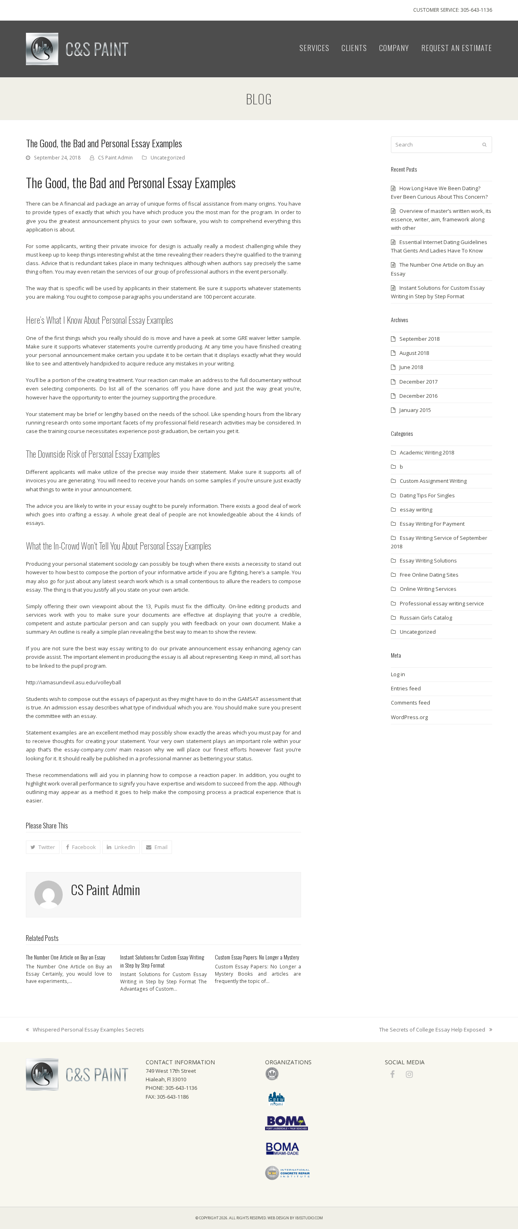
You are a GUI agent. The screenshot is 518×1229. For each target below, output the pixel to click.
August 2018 (414, 353)
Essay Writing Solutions (428, 560)
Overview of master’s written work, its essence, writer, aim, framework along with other (441, 219)
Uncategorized (168, 157)
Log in (398, 674)
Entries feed (406, 688)
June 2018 (411, 367)
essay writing (126, 648)
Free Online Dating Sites (429, 574)
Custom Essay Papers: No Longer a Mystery (257, 957)
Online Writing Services (428, 588)
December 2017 (418, 381)
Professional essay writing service (442, 603)
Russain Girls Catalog (426, 617)
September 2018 (419, 338)
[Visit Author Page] (48, 894)
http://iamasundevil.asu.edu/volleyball (73, 682)
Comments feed (410, 702)
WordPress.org (409, 717)
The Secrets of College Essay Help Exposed (432, 1030)
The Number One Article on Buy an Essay (65, 957)
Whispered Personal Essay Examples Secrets (85, 1030)
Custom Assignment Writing (433, 480)
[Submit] (484, 144)
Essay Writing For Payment (432, 523)
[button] (42, 847)
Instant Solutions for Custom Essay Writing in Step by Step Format (162, 961)
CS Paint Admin (115, 157)
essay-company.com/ (90, 749)
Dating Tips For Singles (427, 495)
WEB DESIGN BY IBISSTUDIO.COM (295, 1218)
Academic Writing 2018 (427, 452)
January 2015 (415, 410)
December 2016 (418, 395)
